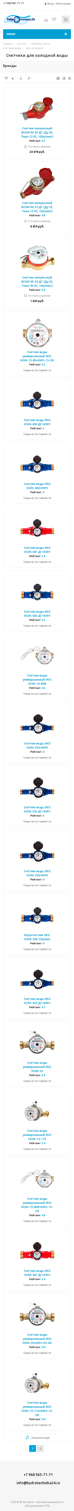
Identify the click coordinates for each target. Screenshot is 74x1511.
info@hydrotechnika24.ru (38, 1483)
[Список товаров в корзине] (66, 22)
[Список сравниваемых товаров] (46, 21)
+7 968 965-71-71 (13, 3)
